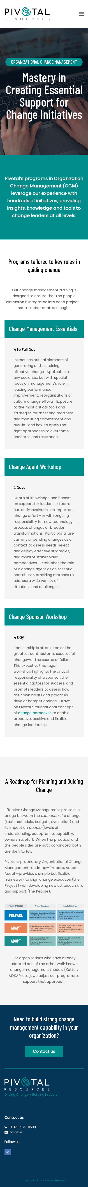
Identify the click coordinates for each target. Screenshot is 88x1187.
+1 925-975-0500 (22, 1127)
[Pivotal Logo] (27, 1089)
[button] (81, 14)
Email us (16, 1132)
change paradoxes (34, 712)
